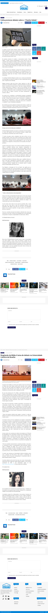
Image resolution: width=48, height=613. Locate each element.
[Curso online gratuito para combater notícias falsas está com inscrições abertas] (34, 91)
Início (1, 14)
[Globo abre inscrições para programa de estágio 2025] (14, 285)
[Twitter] (44, 6)
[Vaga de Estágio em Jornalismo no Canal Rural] (24, 285)
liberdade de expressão (25, 262)
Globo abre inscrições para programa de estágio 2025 (14, 290)
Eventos (4, 14)
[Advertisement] (23, 254)
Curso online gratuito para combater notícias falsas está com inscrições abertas (41, 92)
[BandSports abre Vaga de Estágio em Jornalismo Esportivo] (5, 285)
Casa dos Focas (6, 22)
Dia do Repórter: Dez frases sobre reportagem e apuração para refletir (19, 3)
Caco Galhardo (19, 260)
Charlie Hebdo (24, 260)
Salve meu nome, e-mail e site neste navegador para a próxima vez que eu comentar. (24, 324)
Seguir (34, 51)
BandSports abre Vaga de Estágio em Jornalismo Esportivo (4, 290)
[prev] (45, 3)
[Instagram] (39, 6)
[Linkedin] (41, 6)
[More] (46, 23)
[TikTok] (43, 6)
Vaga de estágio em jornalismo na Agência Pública (43, 290)
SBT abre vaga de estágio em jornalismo (41, 86)
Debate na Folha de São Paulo (9, 262)
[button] (46, 8)
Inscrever (39, 51)
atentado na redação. (13, 260)
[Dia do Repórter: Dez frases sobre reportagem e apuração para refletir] (33, 285)
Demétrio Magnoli (17, 262)
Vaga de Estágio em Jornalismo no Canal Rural (23, 290)
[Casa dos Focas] (2, 23)
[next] (46, 3)
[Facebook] (38, 6)
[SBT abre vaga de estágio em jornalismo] (34, 87)
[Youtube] (46, 6)
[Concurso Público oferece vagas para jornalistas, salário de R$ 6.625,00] (34, 81)
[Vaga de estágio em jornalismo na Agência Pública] (43, 285)
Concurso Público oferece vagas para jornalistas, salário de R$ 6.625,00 (41, 81)
